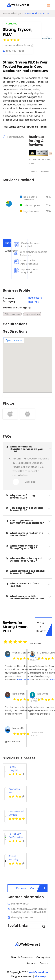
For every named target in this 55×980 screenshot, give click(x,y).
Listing (16, 13)
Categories (43, 957)
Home (6, 13)
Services (31, 963)
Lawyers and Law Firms (35, 13)
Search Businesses (22, 957)
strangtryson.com (22, 917)
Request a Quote (27, 888)
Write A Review (41, 627)
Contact (45, 963)
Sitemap (40, 976)
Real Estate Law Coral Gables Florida (25, 127)
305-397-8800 (15, 51)
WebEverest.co (38, 972)
